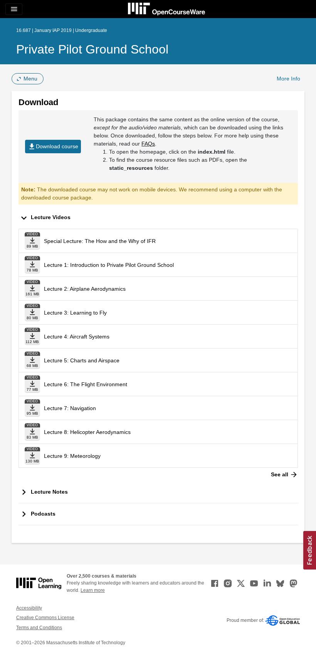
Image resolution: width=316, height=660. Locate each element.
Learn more (93, 590)
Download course (53, 146)
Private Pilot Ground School (92, 49)
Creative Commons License (45, 617)
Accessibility (29, 608)
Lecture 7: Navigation (70, 408)
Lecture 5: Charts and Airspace (81, 360)
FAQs (148, 144)
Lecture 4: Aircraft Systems (76, 336)
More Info (288, 78)
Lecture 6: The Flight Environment (85, 384)
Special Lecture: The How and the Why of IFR (100, 241)
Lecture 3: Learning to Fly (75, 313)
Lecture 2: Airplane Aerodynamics (85, 289)
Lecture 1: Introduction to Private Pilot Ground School (109, 265)
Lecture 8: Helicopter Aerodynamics (87, 432)
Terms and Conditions (39, 627)
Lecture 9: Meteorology (72, 456)
